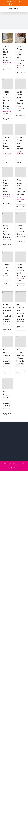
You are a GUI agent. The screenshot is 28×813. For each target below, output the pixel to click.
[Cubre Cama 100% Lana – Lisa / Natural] (7, 172)
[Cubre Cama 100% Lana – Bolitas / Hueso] (7, 38)
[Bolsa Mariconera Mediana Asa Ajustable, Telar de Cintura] (7, 296)
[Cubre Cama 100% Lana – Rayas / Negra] (20, 84)
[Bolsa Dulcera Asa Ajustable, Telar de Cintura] (20, 296)
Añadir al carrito (5, 245)
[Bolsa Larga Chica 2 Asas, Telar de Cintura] (7, 341)
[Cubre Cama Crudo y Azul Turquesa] (20, 257)
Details (10, 69)
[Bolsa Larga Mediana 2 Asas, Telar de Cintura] (20, 341)
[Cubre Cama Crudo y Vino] (7, 257)
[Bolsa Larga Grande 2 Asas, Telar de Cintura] (7, 383)
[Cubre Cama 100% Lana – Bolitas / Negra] (20, 129)
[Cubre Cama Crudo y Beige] (20, 217)
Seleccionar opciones (5, 70)
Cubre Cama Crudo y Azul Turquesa (20, 270)
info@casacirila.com (18, 1)
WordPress (16, 464)
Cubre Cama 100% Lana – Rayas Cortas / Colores (20, 55)
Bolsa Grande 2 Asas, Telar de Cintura (7, 231)
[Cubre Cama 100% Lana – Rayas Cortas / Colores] (20, 38)
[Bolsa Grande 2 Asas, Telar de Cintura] (7, 217)
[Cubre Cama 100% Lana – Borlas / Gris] (7, 129)
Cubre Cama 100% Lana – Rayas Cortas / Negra (7, 100)
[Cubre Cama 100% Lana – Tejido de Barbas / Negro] (20, 172)
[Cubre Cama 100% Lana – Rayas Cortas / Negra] (7, 84)
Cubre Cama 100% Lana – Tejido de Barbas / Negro (20, 188)
